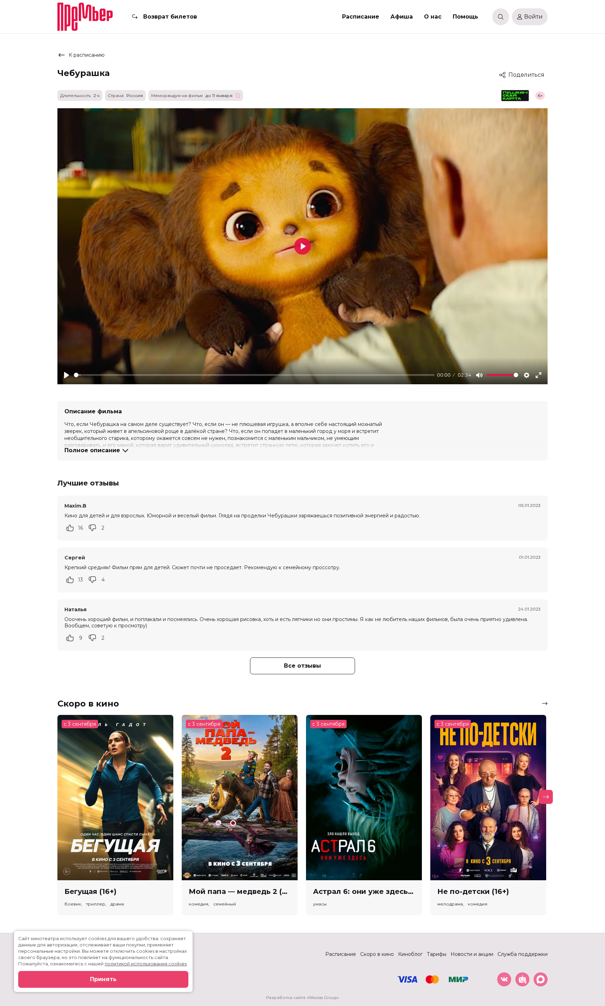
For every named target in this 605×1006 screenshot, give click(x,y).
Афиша (401, 16)
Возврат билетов (170, 16)
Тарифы (436, 954)
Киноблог (410, 954)
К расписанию (87, 55)
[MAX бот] (541, 979)
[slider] (254, 375)
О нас (432, 16)
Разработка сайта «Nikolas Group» (302, 997)
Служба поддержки (523, 954)
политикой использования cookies (146, 963)
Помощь (465, 16)
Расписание (360, 16)
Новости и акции (472, 954)
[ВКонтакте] (504, 979)
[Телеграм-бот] (522, 979)
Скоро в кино (377, 954)
